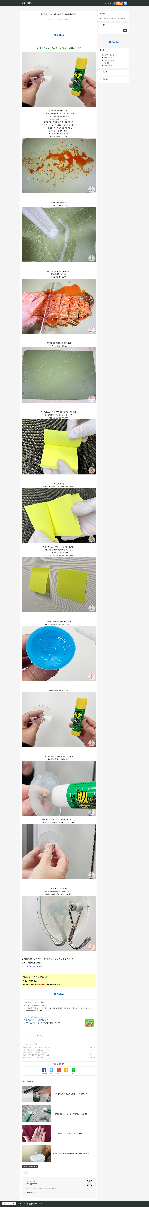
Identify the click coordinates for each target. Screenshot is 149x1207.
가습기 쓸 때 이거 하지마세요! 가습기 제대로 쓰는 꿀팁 (36, 1055)
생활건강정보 (27, 3)
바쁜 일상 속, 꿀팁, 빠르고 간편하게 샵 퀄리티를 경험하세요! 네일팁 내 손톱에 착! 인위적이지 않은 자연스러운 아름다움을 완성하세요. (59, 1009)
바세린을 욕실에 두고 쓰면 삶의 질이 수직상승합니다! (36, 1048)
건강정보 (108, 65)
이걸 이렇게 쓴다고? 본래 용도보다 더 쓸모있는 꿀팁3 (36, 1050)
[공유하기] (29, 1035)
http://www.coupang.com (32, 1002)
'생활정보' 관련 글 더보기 (30, 1166)
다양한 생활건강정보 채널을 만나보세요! (113, 19)
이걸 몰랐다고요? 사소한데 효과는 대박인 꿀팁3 (59, 14)
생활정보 (53, 19)
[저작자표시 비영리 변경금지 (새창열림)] (45, 1035)
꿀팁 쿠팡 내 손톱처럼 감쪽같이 (35, 1005)
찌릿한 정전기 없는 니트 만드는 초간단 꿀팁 (33, 1052)
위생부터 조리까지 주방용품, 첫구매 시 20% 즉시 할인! (42, 1023)
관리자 (109, 3)
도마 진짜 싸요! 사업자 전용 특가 (36, 1020)
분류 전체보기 (108, 55)
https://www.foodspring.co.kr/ (33, 1017)
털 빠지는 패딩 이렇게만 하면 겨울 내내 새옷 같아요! (35, 1057)
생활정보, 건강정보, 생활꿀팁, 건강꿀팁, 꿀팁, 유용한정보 (42, 1188)
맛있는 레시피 (109, 60)
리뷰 (106, 63)
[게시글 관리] (32, 1035)
